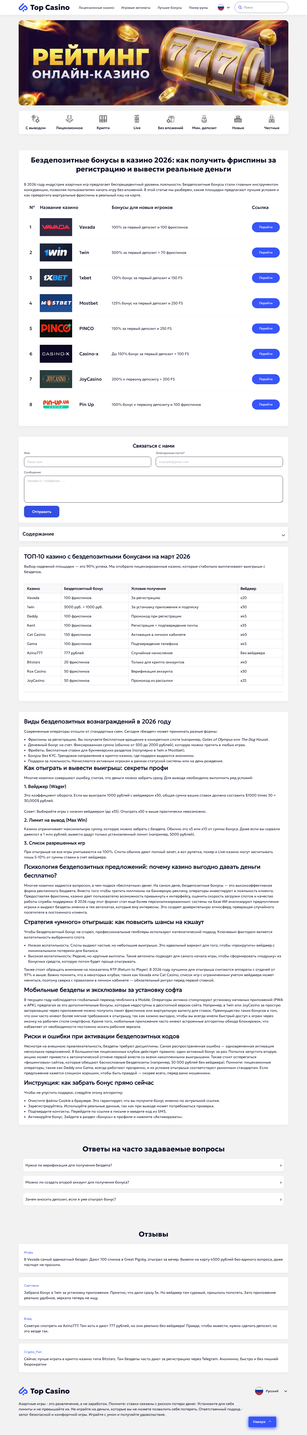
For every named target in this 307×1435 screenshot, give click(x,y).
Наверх (259, 1422)
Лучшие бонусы (170, 8)
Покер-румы (198, 8)
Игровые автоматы (135, 8)
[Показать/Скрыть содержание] (283, 534)
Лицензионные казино (96, 8)
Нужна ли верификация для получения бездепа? (68, 1165)
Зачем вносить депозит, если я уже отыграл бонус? (70, 1199)
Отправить (41, 511)
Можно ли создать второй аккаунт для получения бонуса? (77, 1182)
